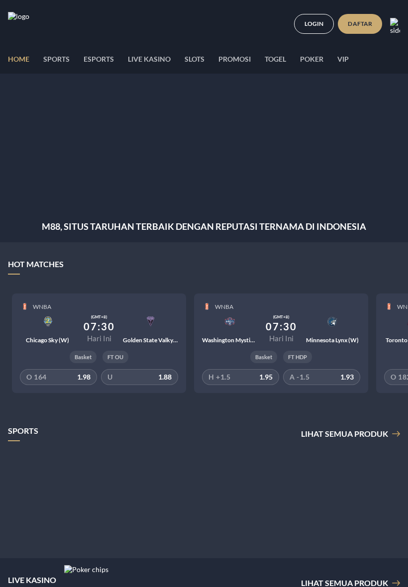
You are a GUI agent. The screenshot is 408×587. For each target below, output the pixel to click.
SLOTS (194, 59)
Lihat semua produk (344, 433)
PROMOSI (234, 59)
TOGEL (275, 59)
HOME (18, 59)
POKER (311, 59)
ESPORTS (99, 59)
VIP (343, 59)
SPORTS (56, 59)
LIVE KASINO (149, 59)
